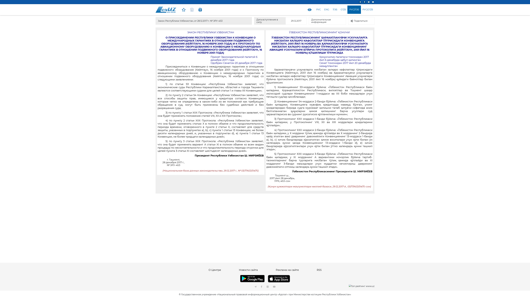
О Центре (215, 270)
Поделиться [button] (361, 21)
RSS (319, 270)
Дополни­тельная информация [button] (321, 20)
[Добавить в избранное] (184, 10)
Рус (318, 9)
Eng (326, 9)
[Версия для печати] (200, 10)
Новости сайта (248, 270)
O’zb (343, 9)
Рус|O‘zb (367, 9)
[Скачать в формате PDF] (192, 10)
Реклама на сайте (287, 270)
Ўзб (335, 9)
